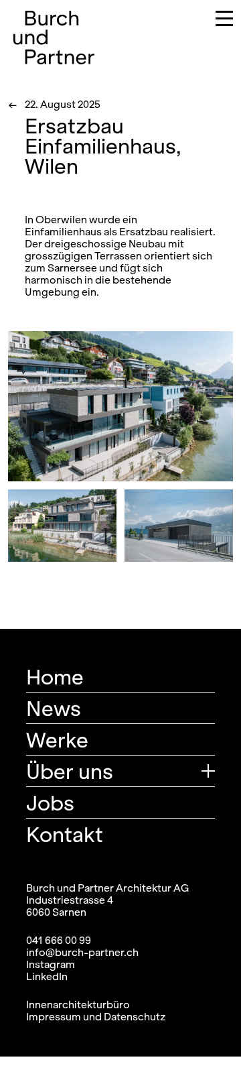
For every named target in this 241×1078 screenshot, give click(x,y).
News (53, 708)
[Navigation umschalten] (214, 20)
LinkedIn (47, 976)
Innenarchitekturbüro (78, 1004)
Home (55, 676)
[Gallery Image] (120, 406)
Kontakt (64, 834)
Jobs (50, 802)
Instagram (50, 964)
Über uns (69, 771)
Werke (57, 739)
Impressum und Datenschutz (95, 1016)
